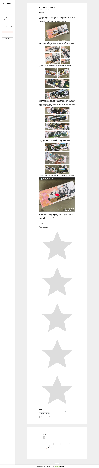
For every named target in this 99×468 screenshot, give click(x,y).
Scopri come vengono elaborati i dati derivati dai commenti (56, 448)
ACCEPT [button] (62, 466)
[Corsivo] (50, 444)
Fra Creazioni (7, 3)
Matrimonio (6, 19)
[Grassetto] (47, 444)
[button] (10, 15)
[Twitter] (9, 27)
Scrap (6, 10)
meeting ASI (45, 417)
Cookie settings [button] (57, 466)
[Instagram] (6, 27)
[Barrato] (54, 444)
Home (6, 8)
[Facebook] (4, 27)
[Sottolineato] (52, 444)
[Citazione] (62, 444)
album (41, 417)
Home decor (6, 12)
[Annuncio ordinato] (57, 444)
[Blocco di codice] (64, 444)
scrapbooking (49, 417)
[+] (47, 445)
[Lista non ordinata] (59, 444)
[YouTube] (11, 27)
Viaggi (50, 416)
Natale (6, 17)
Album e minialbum (45, 416)
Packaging (6, 15)
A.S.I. (41, 416)
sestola (53, 417)
